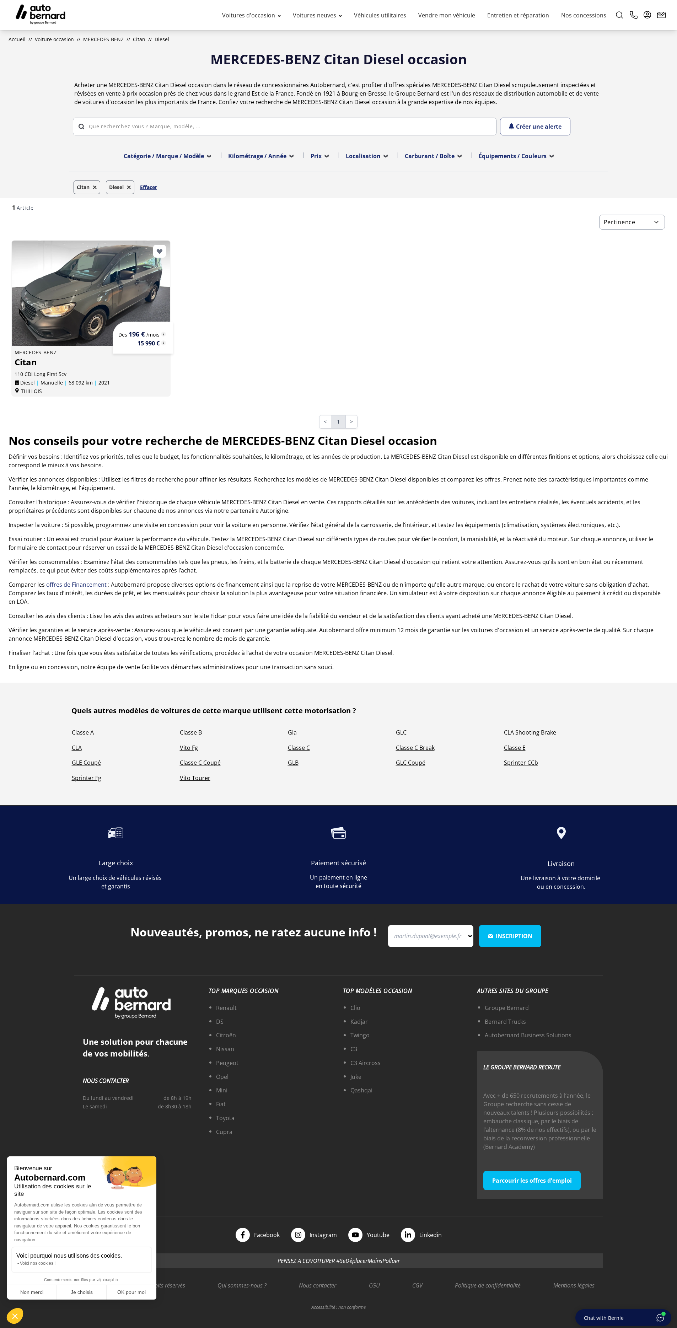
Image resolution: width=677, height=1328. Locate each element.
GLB (293, 763)
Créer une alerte (539, 126)
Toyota (225, 1118)
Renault (226, 1008)
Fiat (221, 1104)
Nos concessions (583, 15)
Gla (292, 732)
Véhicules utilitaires (380, 15)
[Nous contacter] (661, 15)
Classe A (83, 732)
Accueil (17, 39)
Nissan (225, 1049)
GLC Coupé (410, 763)
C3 (353, 1049)
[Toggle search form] (619, 15)
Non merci (31, 1292)
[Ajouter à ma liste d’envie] (159, 251)
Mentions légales (574, 1285)
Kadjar (359, 1022)
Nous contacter (317, 1285)
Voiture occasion (54, 39)
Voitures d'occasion (249, 15)
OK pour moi (131, 1292)
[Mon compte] (647, 15)
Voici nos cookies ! (37, 1263)
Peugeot (227, 1063)
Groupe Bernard (507, 1008)
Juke (355, 1077)
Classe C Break (415, 748)
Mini (221, 1090)
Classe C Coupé (200, 763)
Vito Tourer (195, 778)
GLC (401, 732)
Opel (222, 1077)
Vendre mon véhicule (446, 15)
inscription (514, 936)
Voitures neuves (315, 15)
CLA (77, 748)
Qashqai (361, 1090)
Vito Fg (189, 748)
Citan (139, 39)
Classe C (299, 748)
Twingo (360, 1035)
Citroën (226, 1035)
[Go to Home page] (40, 15)
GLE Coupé (86, 763)
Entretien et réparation (518, 15)
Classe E (515, 748)
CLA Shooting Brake (530, 732)
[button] (14, 1315)
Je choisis (82, 1292)
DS (220, 1022)
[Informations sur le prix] (163, 342)
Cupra (224, 1132)
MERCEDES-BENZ (103, 39)
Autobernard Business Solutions (528, 1035)
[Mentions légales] (163, 334)
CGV (417, 1285)
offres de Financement (76, 584)
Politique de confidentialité (488, 1285)
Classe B (191, 732)
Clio (355, 1008)
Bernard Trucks (505, 1022)
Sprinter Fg (86, 778)
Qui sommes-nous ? (242, 1285)
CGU (374, 1285)
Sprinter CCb (521, 763)
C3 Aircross (365, 1063)
